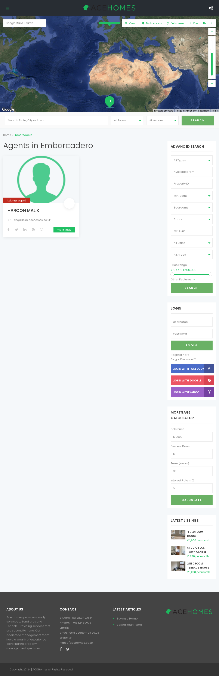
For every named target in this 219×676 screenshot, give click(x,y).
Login (191, 345)
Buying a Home (127, 618)
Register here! (180, 354)
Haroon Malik (23, 210)
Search (192, 288)
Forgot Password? (183, 359)
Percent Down (180, 446)
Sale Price (178, 429)
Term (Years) (180, 463)
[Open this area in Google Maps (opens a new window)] (8, 109)
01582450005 (82, 623)
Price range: (179, 265)
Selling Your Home (129, 625)
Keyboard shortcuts (163, 111)
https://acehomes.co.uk (76, 643)
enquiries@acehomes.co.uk (32, 220)
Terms (215, 111)
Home (7, 135)
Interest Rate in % (182, 480)
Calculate (192, 500)
